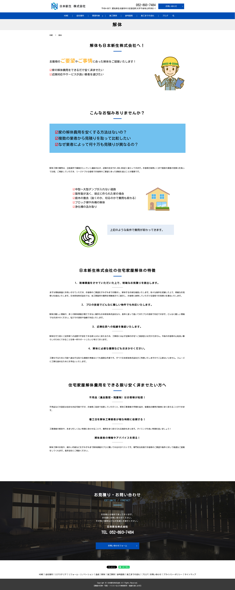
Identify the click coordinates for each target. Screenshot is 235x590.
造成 (97, 574)
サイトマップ (190, 574)
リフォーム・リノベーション (81, 574)
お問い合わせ (171, 6)
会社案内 (80, 16)
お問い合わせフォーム (117, 546)
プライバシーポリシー (172, 574)
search (173, 15)
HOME (66, 16)
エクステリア (61, 574)
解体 (103, 574)
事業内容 (96, 16)
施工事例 (113, 16)
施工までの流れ (147, 16)
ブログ (165, 16)
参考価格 (129, 16)
